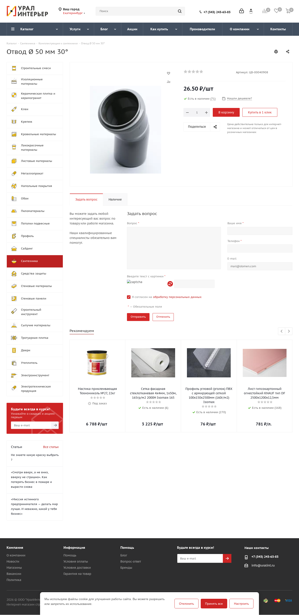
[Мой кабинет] (241, 11)
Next (288, 331)
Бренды (126, 568)
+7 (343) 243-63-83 (217, 12)
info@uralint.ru (263, 565)
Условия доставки (77, 568)
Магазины (14, 568)
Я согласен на (167, 297)
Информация (74, 547)
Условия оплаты (75, 561)
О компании (16, 555)
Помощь (69, 555)
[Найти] (179, 11)
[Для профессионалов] (251, 11)
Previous (281, 331)
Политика (14, 580)
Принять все (214, 603)
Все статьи (51, 447)
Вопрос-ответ (130, 561)
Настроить (241, 603)
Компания (15, 547)
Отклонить (186, 603)
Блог (123, 555)
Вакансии (14, 574)
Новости (13, 561)
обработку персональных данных (177, 297)
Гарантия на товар (77, 574)
